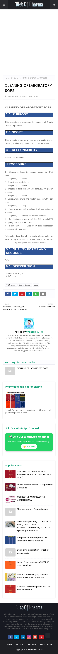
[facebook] (10, 637)
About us (20, 645)
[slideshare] (47, 635)
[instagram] (29, 637)
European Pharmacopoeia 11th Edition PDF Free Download (32, 539)
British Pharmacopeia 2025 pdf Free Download (35, 486)
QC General (15, 78)
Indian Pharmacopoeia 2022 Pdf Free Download (33, 564)
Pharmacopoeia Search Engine (32, 509)
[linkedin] (23, 637)
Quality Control (24, 285)
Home (7, 78)
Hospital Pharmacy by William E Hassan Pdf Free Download (32, 576)
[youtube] (35, 637)
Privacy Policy (46, 645)
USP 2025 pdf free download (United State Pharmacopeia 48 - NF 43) (34, 474)
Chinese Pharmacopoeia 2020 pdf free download (34, 588)
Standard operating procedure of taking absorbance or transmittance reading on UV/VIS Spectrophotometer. (34, 526)
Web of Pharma (36, 649)
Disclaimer (32, 645)
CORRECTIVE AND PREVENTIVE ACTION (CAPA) (31, 498)
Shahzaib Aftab (12, 96)
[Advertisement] (29, 42)
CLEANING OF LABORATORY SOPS (32, 368)
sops (36, 285)
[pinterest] (41, 637)
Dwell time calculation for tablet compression (33, 551)
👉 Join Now (29, 447)
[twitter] (16, 637)
